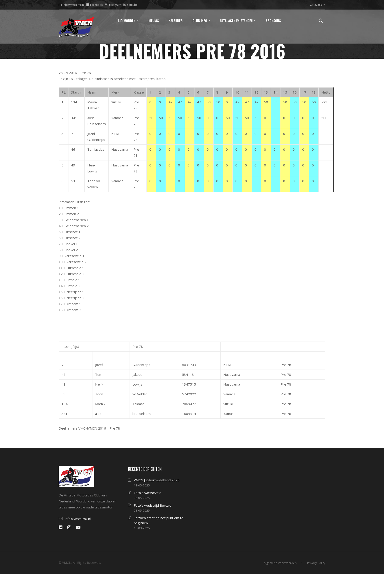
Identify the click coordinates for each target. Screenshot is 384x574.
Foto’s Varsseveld (147, 492)
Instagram (114, 5)
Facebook (96, 5)
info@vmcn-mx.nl (73, 5)
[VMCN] (76, 27)
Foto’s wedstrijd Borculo (152, 505)
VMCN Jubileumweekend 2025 (157, 480)
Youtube (132, 5)
